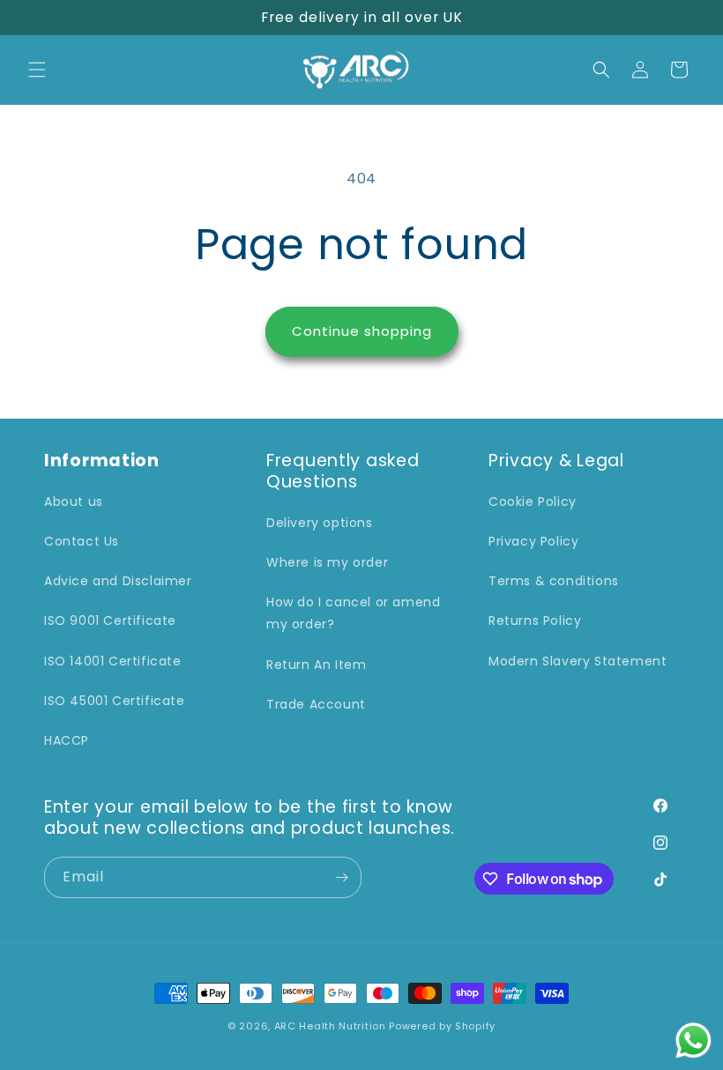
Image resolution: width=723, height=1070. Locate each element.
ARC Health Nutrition (330, 1026)
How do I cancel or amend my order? (353, 613)
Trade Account (316, 704)
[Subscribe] (341, 877)
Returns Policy (534, 620)
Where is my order (327, 562)
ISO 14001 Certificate (113, 661)
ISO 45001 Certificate (114, 701)
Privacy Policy (533, 541)
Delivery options (319, 522)
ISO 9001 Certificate (110, 620)
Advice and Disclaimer (118, 581)
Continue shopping (362, 331)
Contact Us (81, 541)
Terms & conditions (553, 581)
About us (73, 501)
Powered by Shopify (442, 1026)
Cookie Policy (532, 501)
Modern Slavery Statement (577, 661)
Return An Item (316, 664)
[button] (37, 69)
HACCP (66, 740)
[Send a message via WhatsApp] (693, 1040)
